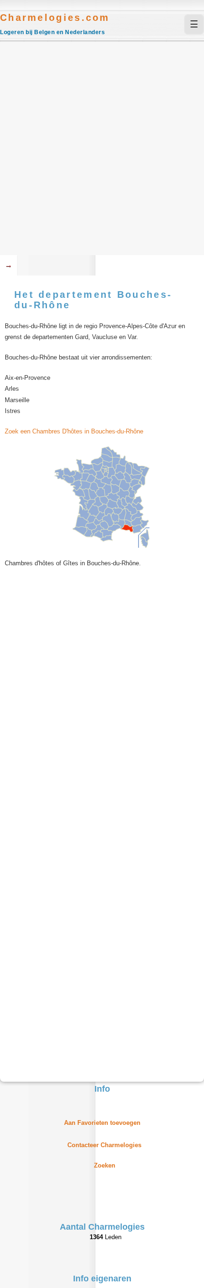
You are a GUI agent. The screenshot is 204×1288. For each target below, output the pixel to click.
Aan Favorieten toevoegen (102, 1122)
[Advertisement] (102, 148)
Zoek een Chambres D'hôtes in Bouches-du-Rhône (74, 431)
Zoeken (104, 1165)
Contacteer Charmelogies (104, 1145)
